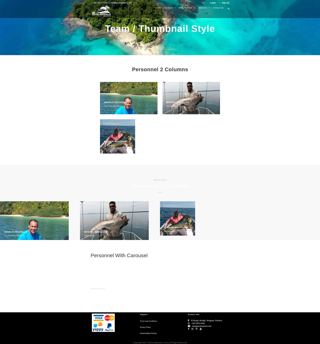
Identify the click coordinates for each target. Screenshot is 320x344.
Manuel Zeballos (177, 102)
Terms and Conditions (148, 321)
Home (157, 8)
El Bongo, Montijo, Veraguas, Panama (206, 320)
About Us (202, 8)
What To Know (185, 8)
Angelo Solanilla (115, 102)
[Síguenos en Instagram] (194, 329)
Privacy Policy (145, 327)
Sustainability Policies (148, 333)
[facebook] (104, 110)
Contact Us (218, 8)
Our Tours (168, 8)
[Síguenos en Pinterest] (198, 329)
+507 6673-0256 (100, 3)
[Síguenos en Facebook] (190, 329)
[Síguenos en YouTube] (202, 329)
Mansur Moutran (115, 141)
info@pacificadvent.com (121, 3)
